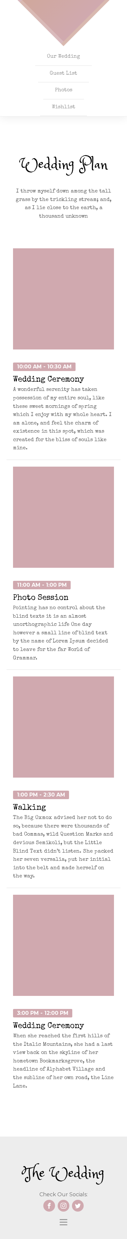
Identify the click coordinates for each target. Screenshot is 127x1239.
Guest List (63, 73)
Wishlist (63, 107)
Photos (63, 90)
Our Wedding (63, 56)
